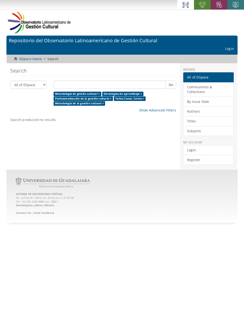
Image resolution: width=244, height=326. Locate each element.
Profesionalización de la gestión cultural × (83, 98)
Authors (193, 111)
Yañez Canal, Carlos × (129, 98)
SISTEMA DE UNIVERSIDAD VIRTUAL (39, 194)
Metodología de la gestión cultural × (79, 103)
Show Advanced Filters (157, 110)
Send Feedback (44, 213)
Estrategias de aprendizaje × (123, 93)
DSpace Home (30, 59)
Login (191, 150)
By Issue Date (198, 101)
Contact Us (23, 213)
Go (171, 84)
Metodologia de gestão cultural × (77, 93)
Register (194, 160)
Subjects (194, 131)
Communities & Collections (199, 89)
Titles (191, 121)
